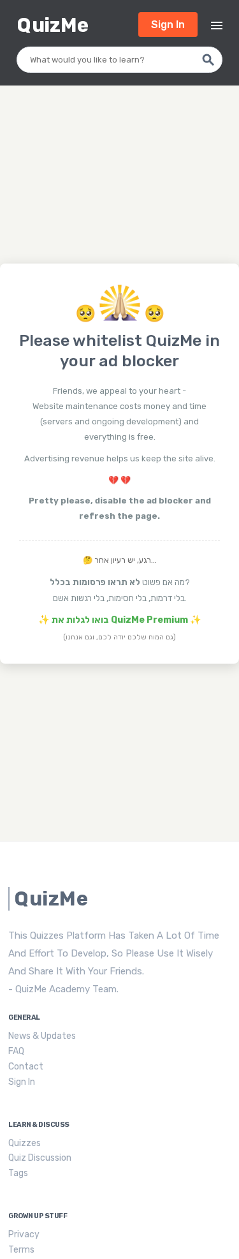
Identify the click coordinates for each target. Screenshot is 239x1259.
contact (25, 1066)
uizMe (52, 25)
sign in (168, 25)
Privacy (24, 1234)
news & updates (42, 1036)
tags (18, 1173)
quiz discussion (39, 1157)
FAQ (16, 1051)
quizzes (24, 1143)
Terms (21, 1249)
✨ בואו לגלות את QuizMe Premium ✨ (119, 620)
